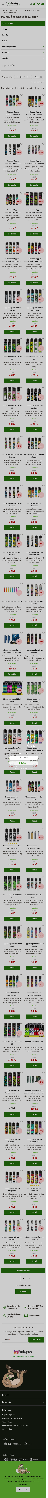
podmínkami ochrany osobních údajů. (24, 768)
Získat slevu (23, 763)
